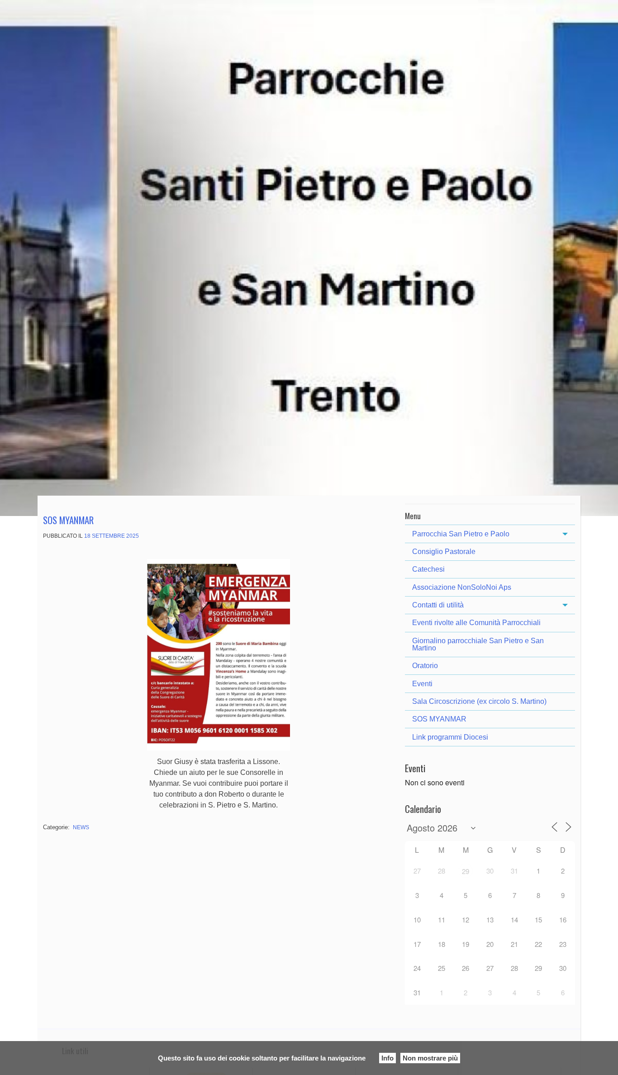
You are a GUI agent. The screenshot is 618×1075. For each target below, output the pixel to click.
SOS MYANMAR (68, 520)
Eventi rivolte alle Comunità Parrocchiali (476, 622)
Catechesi (428, 569)
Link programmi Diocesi (450, 737)
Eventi (422, 684)
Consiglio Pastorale (443, 551)
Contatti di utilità (438, 605)
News (81, 827)
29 (465, 871)
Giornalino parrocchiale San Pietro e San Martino (478, 644)
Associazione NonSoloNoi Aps (461, 587)
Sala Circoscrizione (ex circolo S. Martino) (479, 701)
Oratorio (425, 665)
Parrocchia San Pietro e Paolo (460, 534)
